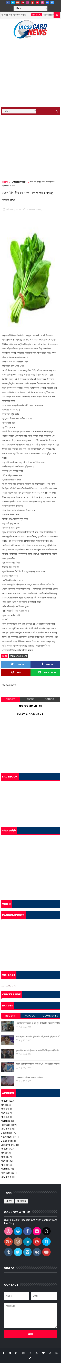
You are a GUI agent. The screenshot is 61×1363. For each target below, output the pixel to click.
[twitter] (13, 2)
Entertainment (19, 181)
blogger (10, 699)
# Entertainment (18, 655)
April (3, 1116)
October (5, 1140)
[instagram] (27, 2)
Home (5, 181)
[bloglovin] (37, 2)
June (3, 1108)
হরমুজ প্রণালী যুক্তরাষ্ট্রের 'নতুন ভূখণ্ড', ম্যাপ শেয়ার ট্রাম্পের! (38, 1063)
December (6, 1132)
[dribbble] (42, 2)
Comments (50, 1015)
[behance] (47, 2)
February (5, 1124)
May (3, 1112)
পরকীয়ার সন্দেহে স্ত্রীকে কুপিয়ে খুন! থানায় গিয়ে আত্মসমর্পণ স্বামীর (38, 1023)
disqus (30, 699)
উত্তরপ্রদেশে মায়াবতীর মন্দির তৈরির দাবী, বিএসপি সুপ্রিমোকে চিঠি (38, 1036)
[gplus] (17, 2)
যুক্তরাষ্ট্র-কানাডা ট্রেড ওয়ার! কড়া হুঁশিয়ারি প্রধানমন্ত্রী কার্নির (37, 1050)
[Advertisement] (30, 75)
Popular (31, 1015)
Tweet (20, 664)
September (7, 1144)
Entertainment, (34, 209)
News (9, 1201)
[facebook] (8, 2)
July (2, 1104)
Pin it (20, 672)
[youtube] (32, 2)
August (4, 1100)
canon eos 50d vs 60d (8, 986)
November (6, 1136)
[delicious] (52, 2)
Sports (21, 1201)
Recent (10, 1015)
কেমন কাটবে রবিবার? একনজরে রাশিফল (29, 1077)
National (29, 15)
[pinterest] (22, 2)
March (4, 1120)
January (5, 1128)
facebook (50, 699)
